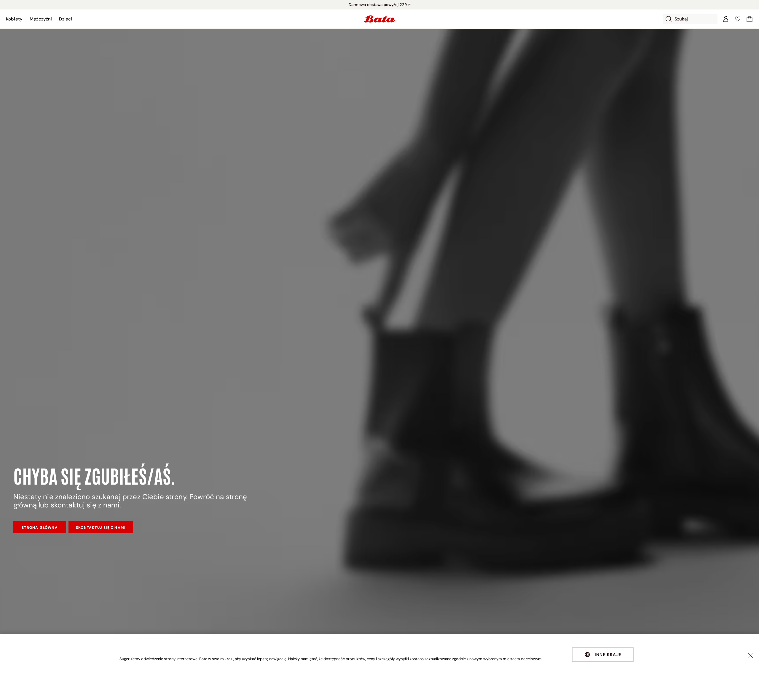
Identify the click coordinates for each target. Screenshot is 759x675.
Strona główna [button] (40, 527)
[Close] (750, 655)
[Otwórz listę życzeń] (737, 19)
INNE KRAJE (608, 654)
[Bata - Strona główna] (379, 19)
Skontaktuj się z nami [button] (100, 527)
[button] (14, 19)
